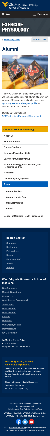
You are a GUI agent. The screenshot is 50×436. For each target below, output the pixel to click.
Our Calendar (9, 308)
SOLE (30, 416)
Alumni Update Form (16, 197)
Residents (11, 247)
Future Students (12, 141)
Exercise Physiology (15, 27)
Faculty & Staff (13, 259)
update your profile (28, 103)
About (9, 263)
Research (9, 173)
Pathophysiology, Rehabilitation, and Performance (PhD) (22, 165)
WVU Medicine (9, 333)
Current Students (12, 147)
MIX (17, 416)
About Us (8, 136)
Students (11, 243)
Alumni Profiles (14, 191)
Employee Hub (38, 416)
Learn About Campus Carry (16, 388)
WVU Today (10, 416)
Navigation (39, 39)
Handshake (18, 413)
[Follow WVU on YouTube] (31, 422)
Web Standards (25, 403)
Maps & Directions (11, 292)
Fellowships (12, 251)
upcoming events (10, 103)
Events (9, 209)
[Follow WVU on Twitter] (25, 422)
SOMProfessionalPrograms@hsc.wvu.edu (22, 116)
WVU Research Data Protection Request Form (25, 409)
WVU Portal (8, 413)
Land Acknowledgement (25, 406)
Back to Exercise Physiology (19, 129)
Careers (6, 316)
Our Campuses (9, 288)
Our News (7, 320)
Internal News (9, 329)
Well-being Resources (14, 385)
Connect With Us (14, 203)
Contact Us (7, 296)
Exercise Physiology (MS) (17, 159)
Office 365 (23, 416)
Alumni (7, 184)
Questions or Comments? (15, 300)
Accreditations (13, 403)
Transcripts (8, 304)
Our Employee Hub (11, 325)
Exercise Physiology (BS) (17, 153)
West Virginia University (17, 428)
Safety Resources (30, 382)
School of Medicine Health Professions (23, 216)
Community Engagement (16, 178)
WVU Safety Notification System (34, 413)
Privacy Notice (37, 403)
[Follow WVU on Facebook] (18, 422)
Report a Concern (12, 382)
